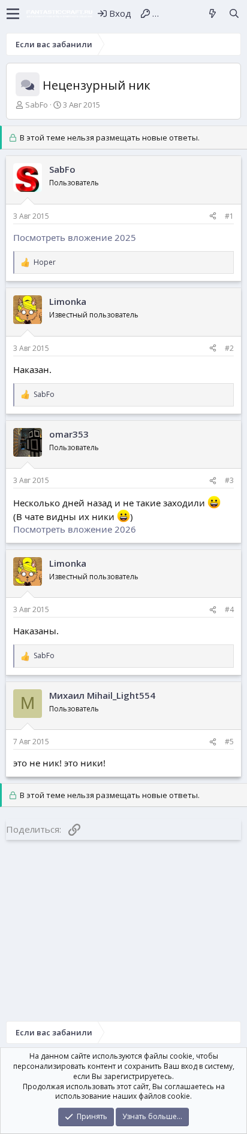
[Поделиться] (213, 217)
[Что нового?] (212, 13)
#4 (229, 609)
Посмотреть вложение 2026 (74, 529)
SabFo (36, 104)
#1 (229, 216)
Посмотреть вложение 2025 (74, 237)
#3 (229, 480)
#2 (229, 348)
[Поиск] (234, 13)
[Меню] (13, 14)
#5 (229, 741)
